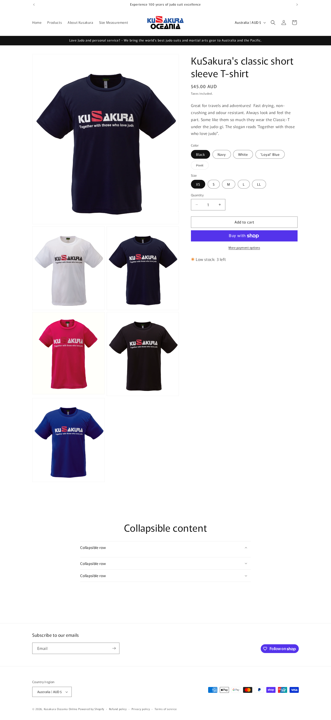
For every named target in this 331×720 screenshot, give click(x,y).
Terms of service (166, 709)
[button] (273, 22)
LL (259, 184)
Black (200, 154)
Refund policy (118, 709)
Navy (222, 154)
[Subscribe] (114, 648)
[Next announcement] (297, 4)
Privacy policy (141, 709)
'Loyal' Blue (270, 154)
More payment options (244, 247)
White (243, 154)
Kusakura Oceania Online (61, 709)
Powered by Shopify (91, 709)
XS (198, 184)
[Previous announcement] (34, 4)
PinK (202, 166)
